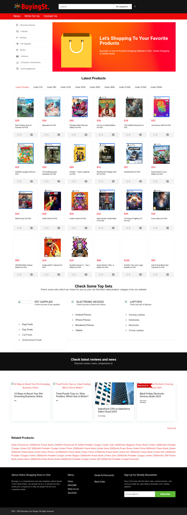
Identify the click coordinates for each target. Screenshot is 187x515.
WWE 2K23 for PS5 (49, 218)
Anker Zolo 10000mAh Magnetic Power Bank (125, 445)
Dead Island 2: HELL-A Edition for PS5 (105, 266)
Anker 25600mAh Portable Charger (47, 455)
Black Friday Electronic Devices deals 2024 (152, 395)
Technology (102, 416)
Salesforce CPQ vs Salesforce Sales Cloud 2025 (114, 410)
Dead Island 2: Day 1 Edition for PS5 (159, 173)
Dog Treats (27, 329)
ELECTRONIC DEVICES (90, 301)
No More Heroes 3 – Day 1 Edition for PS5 (80, 266)
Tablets (78, 330)
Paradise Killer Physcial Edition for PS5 (79, 126)
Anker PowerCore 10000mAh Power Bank (32, 445)
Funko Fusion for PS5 (78, 218)
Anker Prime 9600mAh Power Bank (151, 448)
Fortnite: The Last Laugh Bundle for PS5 (133, 266)
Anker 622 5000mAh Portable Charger (39, 448)
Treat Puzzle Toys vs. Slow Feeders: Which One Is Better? (72, 395)
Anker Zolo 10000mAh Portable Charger (125, 455)
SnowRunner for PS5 (132, 172)
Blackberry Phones (84, 325)
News (16, 16)
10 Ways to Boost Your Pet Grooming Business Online (28, 395)
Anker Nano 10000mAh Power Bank (35, 459)
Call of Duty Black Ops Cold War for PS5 (160, 266)
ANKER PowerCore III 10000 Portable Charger (78, 445)
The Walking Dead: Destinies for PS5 (49, 173)
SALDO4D (72, 493)
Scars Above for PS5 (159, 218)
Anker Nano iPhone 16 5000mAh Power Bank (57, 452)
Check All (171, 428)
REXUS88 (72, 485)
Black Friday (99, 481)
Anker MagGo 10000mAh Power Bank (85, 455)
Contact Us (50, 16)
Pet (15, 400)
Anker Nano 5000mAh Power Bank (115, 448)
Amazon (143, 402)
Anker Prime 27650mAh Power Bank (100, 452)
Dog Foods (27, 324)
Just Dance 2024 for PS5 (161, 125)
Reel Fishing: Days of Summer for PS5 (23, 126)
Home (70, 481)
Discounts (143, 400)
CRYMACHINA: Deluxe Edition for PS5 (23, 266)
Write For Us (32, 16)
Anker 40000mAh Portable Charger (72, 459)
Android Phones (83, 315)
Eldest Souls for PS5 (23, 218)
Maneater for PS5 (49, 125)
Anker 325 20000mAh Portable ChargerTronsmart (114, 459)
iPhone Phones (82, 320)
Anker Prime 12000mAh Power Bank (78, 448)
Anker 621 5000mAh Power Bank (136, 452)
